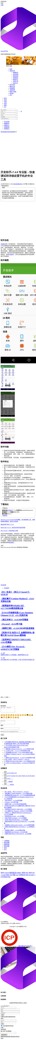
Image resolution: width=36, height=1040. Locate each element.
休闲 (30, 873)
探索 (9, 877)
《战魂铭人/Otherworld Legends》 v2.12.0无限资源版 (19, 825)
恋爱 (11, 875)
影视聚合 (18, 872)
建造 (4, 875)
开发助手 (3, 244)
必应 (5, 103)
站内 (5, 98)
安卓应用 (15, 74)
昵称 (2, 728)
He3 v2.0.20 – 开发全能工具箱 (9, 530)
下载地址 (4, 515)
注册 (2, 5)
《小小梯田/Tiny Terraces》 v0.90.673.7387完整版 (18, 811)
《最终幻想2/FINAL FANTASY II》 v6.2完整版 (17, 833)
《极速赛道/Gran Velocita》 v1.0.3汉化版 (15, 832)
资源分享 (12, 70)
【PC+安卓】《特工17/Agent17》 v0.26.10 (17, 759)
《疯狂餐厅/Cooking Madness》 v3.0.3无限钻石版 (18, 793)
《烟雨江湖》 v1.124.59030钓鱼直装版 (17, 628)
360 (5, 107)
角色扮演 (12, 873)
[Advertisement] (18, 151)
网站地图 (6, 846)
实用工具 (15, 81)
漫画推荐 (12, 88)
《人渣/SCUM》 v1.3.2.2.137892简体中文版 (17, 750)
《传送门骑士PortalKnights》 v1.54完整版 (16, 819)
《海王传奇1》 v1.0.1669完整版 (14, 620)
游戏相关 (15, 78)
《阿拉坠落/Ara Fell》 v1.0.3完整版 (14, 816)
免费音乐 (6, 128)
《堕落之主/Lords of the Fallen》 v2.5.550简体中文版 (20, 761)
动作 (2, 873)
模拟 (7, 875)
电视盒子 (15, 79)
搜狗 (5, 105)
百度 (5, 100)
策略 (14, 875)
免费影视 (6, 127)
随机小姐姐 (13, 91)
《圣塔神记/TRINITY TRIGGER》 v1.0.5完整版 (18, 809)
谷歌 (5, 101)
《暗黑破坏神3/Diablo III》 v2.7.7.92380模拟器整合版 (19, 795)
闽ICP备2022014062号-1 (25, 945)
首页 (11, 69)
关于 (11, 95)
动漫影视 (12, 90)
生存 (17, 875)
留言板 (12, 93)
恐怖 (26, 875)
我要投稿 (6, 844)
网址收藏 (6, 842)
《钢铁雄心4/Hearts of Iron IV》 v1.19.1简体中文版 (19, 749)
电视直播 (5, 877)
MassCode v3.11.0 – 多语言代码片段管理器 (13, 527)
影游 (29, 875)
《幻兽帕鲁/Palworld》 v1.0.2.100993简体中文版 (19, 752)
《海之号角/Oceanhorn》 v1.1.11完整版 (15, 818)
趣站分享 (12, 86)
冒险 (23, 873)
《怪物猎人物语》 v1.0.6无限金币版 (14, 830)
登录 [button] (2, 3)
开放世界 (6, 872)
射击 (26, 873)
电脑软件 (15, 72)
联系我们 (11, 542)
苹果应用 (15, 76)
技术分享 (12, 84)
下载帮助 (6, 840)
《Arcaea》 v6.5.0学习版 (11, 624)
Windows (15, 83)
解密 (32, 875)
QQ (2, 731)
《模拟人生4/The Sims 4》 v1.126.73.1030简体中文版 (20, 757)
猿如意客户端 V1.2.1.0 (7, 524)
